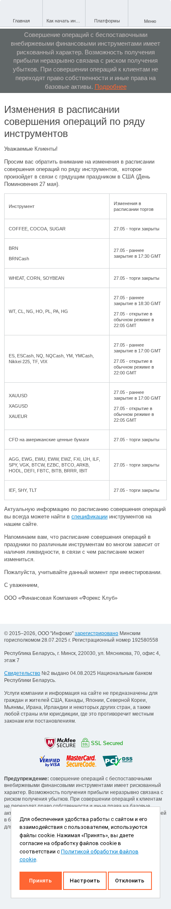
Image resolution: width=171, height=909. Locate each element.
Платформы (107, 20)
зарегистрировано (96, 633)
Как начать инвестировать (65, 20)
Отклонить (129, 880)
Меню (150, 21)
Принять (40, 880)
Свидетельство (22, 673)
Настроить (85, 880)
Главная (21, 20)
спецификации (89, 516)
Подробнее (111, 86)
